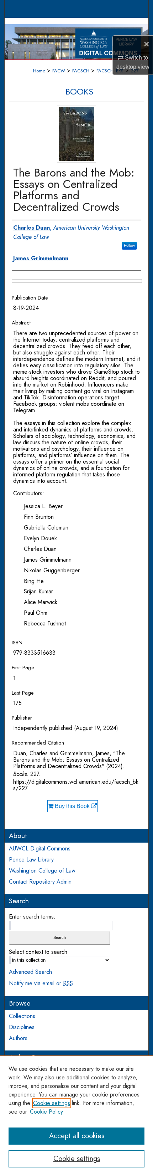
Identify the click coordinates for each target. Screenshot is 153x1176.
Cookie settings (51, 1103)
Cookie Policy (46, 1112)
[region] (76, 1115)
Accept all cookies (76, 1136)
